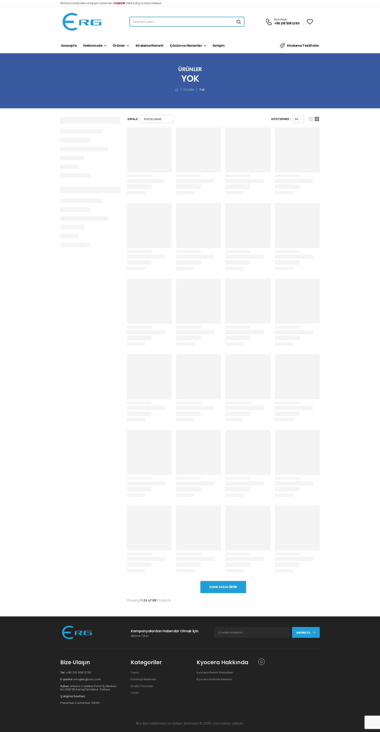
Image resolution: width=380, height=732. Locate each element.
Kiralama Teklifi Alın (303, 45)
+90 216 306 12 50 (78, 672)
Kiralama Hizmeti (149, 45)
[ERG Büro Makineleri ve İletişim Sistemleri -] (82, 21)
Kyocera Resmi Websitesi (215, 672)
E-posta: (66, 679)
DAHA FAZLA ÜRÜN (223, 587)
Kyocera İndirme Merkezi (214, 679)
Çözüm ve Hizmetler (186, 45)
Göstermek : (281, 119)
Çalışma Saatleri (72, 696)
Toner (135, 693)
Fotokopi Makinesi (143, 679)
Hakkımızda (92, 45)
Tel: (62, 672)
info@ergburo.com (87, 679)
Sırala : (133, 119)
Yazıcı (135, 672)
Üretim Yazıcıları (142, 686)
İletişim (218, 45)
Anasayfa (69, 45)
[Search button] (238, 22)
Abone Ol (303, 633)
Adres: (64, 686)
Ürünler (119, 45)
